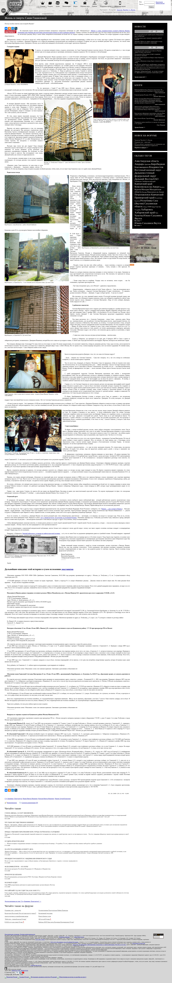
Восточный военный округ (148, 170)
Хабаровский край (145, 212)
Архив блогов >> (140, 127)
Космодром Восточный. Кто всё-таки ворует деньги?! (20, 913)
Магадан (145, 189)
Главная (42, 6)
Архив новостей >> (141, 77)
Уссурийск (138, 210)
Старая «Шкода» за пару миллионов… (20, 813)
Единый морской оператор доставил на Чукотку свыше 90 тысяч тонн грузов (148, 51)
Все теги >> (138, 221)
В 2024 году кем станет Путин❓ (14, 922)
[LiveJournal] (16, 28)
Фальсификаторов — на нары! (16, 866)
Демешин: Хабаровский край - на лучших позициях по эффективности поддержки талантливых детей (149, 71)
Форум (75, 6)
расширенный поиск (47, 13)
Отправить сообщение (64, 937)
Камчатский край (143, 183)
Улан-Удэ (158, 207)
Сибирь (145, 206)
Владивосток (156, 167)
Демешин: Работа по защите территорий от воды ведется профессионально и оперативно (148, 42)
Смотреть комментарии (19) (30, 803)
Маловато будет (11, 882)
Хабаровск (147, 209)
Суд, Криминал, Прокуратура (13, 798)
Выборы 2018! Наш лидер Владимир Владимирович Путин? (56, 922)
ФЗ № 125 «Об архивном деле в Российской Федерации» (65, 942)
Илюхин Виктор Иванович (46, 798)
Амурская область (149, 161)
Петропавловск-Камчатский (149, 194)
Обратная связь (85, 6)
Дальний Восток (144, 178)
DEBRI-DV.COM (16, 970)
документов (67, 569)
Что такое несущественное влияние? (19, 822)
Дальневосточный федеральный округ (145, 174)
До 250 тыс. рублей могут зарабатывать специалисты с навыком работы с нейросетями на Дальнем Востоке (150, 65)
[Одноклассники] (9, 28)
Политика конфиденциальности (27, 934)
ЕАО (155, 178)
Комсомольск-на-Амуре (147, 186)
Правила (94, 6)
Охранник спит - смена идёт (13, 910)
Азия (137, 161)
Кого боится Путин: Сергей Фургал (145, 118)
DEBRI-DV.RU (24, 970)
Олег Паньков (161, 125)
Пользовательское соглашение (12, 934)
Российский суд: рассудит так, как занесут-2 (22, 890)
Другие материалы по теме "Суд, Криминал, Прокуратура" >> (23, 901)
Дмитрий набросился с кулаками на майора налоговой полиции (41, 533)
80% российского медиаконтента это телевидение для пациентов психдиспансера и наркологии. (150, 144)
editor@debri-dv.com (79, 937)
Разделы (50, 6)
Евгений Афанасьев (159, 96)
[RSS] (132, 265)
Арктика (147, 164)
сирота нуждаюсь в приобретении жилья (16, 916)
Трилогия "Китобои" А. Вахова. (126, 10)
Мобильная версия (120, 6)
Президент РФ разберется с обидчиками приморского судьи (28, 858)
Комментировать (12, 803)
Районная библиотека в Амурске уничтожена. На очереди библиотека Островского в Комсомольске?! (149, 90)
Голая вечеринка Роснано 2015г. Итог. (145, 95)
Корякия (162, 187)
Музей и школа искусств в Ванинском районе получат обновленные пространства (150, 68)
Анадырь (139, 164)
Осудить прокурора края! (14, 841)
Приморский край (144, 197)
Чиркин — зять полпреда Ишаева (111, 509)
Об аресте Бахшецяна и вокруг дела (19, 849)
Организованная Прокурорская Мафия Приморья (53, 910)
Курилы (138, 189)
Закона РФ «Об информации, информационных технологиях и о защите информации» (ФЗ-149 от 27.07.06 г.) (99, 944)
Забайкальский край (148, 181)
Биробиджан (158, 164)
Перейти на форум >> (141, 147)
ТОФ (149, 207)
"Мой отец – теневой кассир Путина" (15, 919)
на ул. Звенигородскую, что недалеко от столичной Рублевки (59, 517)
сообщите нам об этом (36, 965)
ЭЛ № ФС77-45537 (40, 939)
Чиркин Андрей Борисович (63, 798)
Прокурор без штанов (13, 874)
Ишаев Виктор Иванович (30, 798)
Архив (58, 6)
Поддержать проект (105, 6)
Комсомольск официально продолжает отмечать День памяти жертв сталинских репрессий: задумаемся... (150, 113)
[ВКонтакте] (6, 28)
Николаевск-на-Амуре (155, 192)
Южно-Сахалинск (152, 215)
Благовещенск (142, 167)
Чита (156, 213)
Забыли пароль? (160, 3)
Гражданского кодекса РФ (138, 943)
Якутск (138, 218)
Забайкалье (138, 181)
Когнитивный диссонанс (45, 913)
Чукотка (139, 215)
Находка (144, 192)
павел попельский (160, 92)
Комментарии (67, 6)
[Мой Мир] (12, 28)
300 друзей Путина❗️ (44, 919)
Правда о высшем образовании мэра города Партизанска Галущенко (32, 832)
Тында (153, 207)
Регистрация (159, 2)
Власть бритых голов (44, 916)
